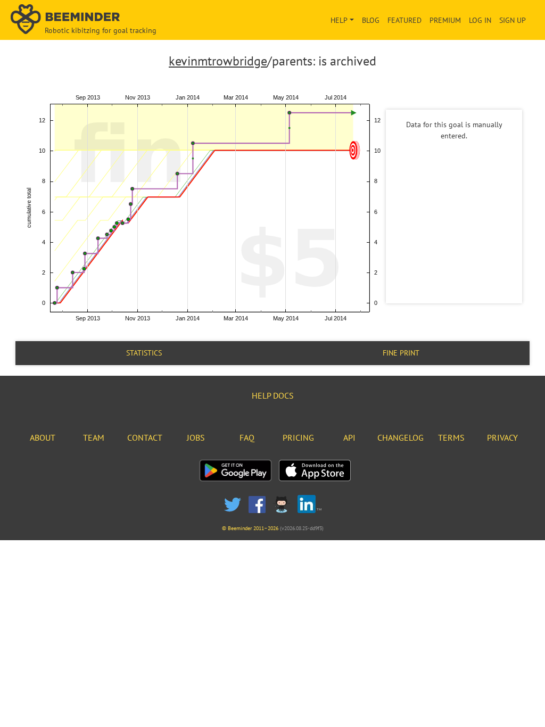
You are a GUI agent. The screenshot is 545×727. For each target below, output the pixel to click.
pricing (298, 437)
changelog (400, 437)
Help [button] (339, 20)
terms (451, 437)
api (349, 437)
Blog (370, 20)
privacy (502, 437)
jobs (196, 437)
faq (247, 437)
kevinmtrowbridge (218, 61)
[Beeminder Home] (93, 20)
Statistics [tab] (144, 353)
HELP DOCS (273, 395)
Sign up (512, 20)
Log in (480, 20)
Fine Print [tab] (401, 353)
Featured (404, 20)
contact (144, 437)
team (93, 437)
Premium (445, 20)
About (42, 437)
